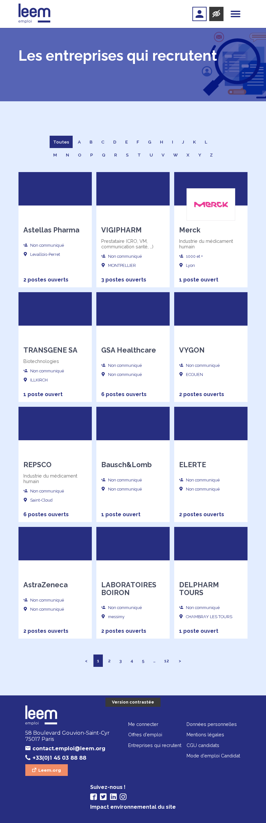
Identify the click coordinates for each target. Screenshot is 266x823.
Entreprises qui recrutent (154, 745)
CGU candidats (203, 745)
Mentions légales (205, 734)
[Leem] (34, 14)
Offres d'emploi (145, 734)
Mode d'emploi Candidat (213, 755)
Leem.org (49, 770)
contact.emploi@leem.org (68, 748)
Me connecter (143, 724)
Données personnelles (212, 724)
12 (166, 660)
